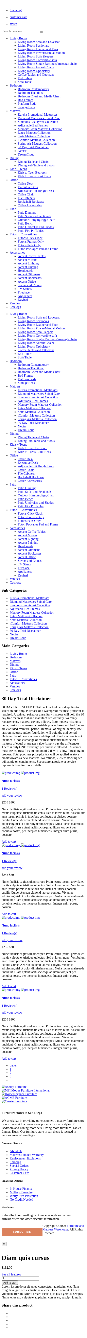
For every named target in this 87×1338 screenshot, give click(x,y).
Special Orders (19, 1165)
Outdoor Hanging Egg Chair (36, 219)
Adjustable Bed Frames (33, 125)
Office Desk (25, 183)
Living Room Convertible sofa (37, 60)
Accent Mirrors (27, 259)
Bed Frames (25, 100)
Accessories (17, 252)
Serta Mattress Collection (34, 136)
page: (13, 1065)
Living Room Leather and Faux (38, 49)
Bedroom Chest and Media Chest (39, 96)
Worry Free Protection (24, 1196)
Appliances (25, 296)
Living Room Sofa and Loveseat (38, 42)
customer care (18, 17)
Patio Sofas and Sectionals (34, 216)
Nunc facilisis (11, 780)
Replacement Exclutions (25, 1158)
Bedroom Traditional (31, 92)
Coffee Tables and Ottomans (36, 74)
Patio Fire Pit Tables (31, 230)
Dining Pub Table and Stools (36, 165)
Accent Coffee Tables (32, 256)
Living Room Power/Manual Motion (41, 52)
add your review (12, 795)
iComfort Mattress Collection (36, 140)
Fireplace (24, 292)
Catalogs (15, 307)
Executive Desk (28, 187)
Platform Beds (27, 103)
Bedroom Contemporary (33, 89)
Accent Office (27, 281)
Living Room (18, 38)
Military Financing (21, 1192)
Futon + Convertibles (23, 234)
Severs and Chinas (29, 285)
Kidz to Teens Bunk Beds (34, 176)
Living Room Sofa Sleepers (35, 56)
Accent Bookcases (29, 278)
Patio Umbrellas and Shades (36, 227)
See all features (11, 1274)
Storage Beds (26, 107)
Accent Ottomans (29, 274)
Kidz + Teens (18, 169)
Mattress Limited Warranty (27, 1154)
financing (16, 10)
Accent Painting (28, 267)
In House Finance (21, 1188)
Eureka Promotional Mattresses (37, 114)
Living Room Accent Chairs (36, 67)
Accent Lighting (28, 263)
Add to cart (9, 1282)
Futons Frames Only (31, 241)
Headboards (25, 270)
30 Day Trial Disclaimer (33, 147)
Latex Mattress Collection (34, 132)
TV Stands (25, 288)
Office (14, 180)
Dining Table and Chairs (33, 161)
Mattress (15, 111)
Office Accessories (30, 205)
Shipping (15, 1162)
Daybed (23, 299)
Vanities (15, 303)
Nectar (22, 150)
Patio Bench (25, 223)
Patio (13, 209)
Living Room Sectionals (33, 45)
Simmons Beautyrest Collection (38, 121)
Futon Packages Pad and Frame (38, 249)
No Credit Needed (21, 1199)
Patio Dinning (27, 212)
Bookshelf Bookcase (31, 201)
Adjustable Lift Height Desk (36, 190)
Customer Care (19, 1173)
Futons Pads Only (29, 245)
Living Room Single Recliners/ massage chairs (47, 63)
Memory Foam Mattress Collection (40, 129)
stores (13, 24)
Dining (14, 158)
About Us (16, 1151)
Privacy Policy (19, 1169)
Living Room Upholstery (34, 71)
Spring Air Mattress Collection (37, 143)
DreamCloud (26, 154)
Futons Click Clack (30, 238)
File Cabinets (26, 198)
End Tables (25, 78)
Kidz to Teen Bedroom (32, 172)
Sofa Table (25, 82)
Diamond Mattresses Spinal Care (39, 118)
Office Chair (26, 194)
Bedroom (16, 85)
